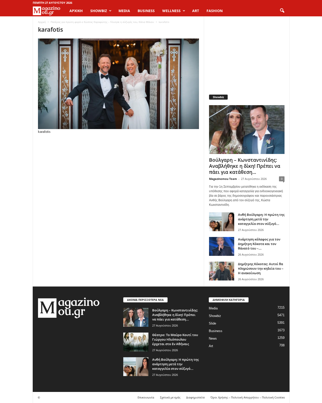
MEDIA (124, 10)
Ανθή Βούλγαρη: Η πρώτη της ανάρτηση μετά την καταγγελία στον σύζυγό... (261, 219)
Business (215, 331)
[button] (282, 10)
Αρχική (76, 10)
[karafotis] (118, 83)
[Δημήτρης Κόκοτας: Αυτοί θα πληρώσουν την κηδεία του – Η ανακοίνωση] (221, 271)
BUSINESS (146, 10)
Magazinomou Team (223, 179)
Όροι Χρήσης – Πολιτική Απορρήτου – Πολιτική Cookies (248, 397)
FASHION (215, 10)
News (213, 338)
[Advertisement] (246, 52)
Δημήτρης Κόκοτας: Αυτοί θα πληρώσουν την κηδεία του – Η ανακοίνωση (261, 268)
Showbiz (215, 316)
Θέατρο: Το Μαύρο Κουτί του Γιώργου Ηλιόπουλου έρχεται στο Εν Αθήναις (175, 339)
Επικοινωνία (146, 397)
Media (213, 308)
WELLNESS (171, 10)
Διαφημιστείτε (195, 397)
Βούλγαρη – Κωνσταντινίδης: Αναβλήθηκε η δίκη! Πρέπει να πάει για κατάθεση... (244, 166)
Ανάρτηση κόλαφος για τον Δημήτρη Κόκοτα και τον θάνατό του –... (259, 244)
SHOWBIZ (98, 10)
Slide (212, 323)
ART (195, 10)
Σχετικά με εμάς (170, 397)
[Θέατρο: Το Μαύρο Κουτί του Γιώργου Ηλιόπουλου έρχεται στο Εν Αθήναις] (135, 342)
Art (211, 346)
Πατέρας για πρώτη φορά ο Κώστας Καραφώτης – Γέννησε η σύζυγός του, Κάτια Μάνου (102, 22)
